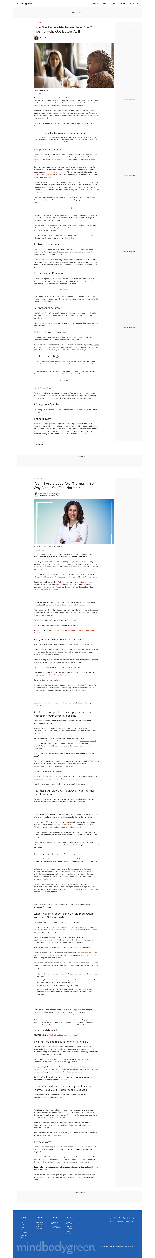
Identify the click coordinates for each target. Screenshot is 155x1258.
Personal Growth (41, 22)
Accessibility (102, 1248)
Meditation (37, 313)
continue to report (51, 940)
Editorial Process (122, 1248)
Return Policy (130, 1246)
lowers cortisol (46, 175)
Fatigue (60, 582)
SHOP (122, 3)
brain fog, (80, 582)
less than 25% (49, 105)
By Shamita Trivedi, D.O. (47, 495)
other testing (66, 688)
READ (95, 3)
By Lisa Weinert (45, 38)
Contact (68, 1231)
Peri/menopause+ (41, 1228)
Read (23, 1217)
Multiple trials (77, 1010)
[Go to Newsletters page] (130, 3)
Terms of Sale (106, 1246)
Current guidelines (62, 825)
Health (22, 1222)
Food (22, 1224)
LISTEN (113, 3)
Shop (68, 1217)
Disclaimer (118, 1246)
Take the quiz (69, 1228)
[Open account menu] (137, 3)
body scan (50, 260)
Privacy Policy (124, 1246)
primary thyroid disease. (56, 675)
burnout (45, 187)
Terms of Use (112, 1246)
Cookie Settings (130, 1248)
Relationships (24, 1235)
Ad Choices (108, 1248)
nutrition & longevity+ (39, 1225)
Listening (37, 154)
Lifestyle (23, 1230)
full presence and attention (59, 218)
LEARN (103, 3)
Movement (24, 1227)
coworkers (55, 172)
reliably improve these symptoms (46, 589)
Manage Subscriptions (70, 1223)
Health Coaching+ (41, 1222)
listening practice (50, 424)
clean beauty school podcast (55, 1226)
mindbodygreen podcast (55, 1223)
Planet (22, 1237)
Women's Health (40, 478)
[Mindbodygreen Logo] (24, 3)
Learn (39, 1217)
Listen (54, 1217)
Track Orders (69, 1226)
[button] (51, 38)
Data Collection (115, 1248)
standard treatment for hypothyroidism (75, 927)
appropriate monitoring (42, 879)
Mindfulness (24, 1232)
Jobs (101, 1246)
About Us (68, 1234)
